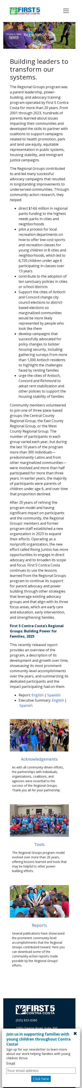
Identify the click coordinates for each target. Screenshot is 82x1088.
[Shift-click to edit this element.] (25, 11)
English (37, 695)
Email (10, 1063)
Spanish (53, 695)
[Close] (75, 1033)
